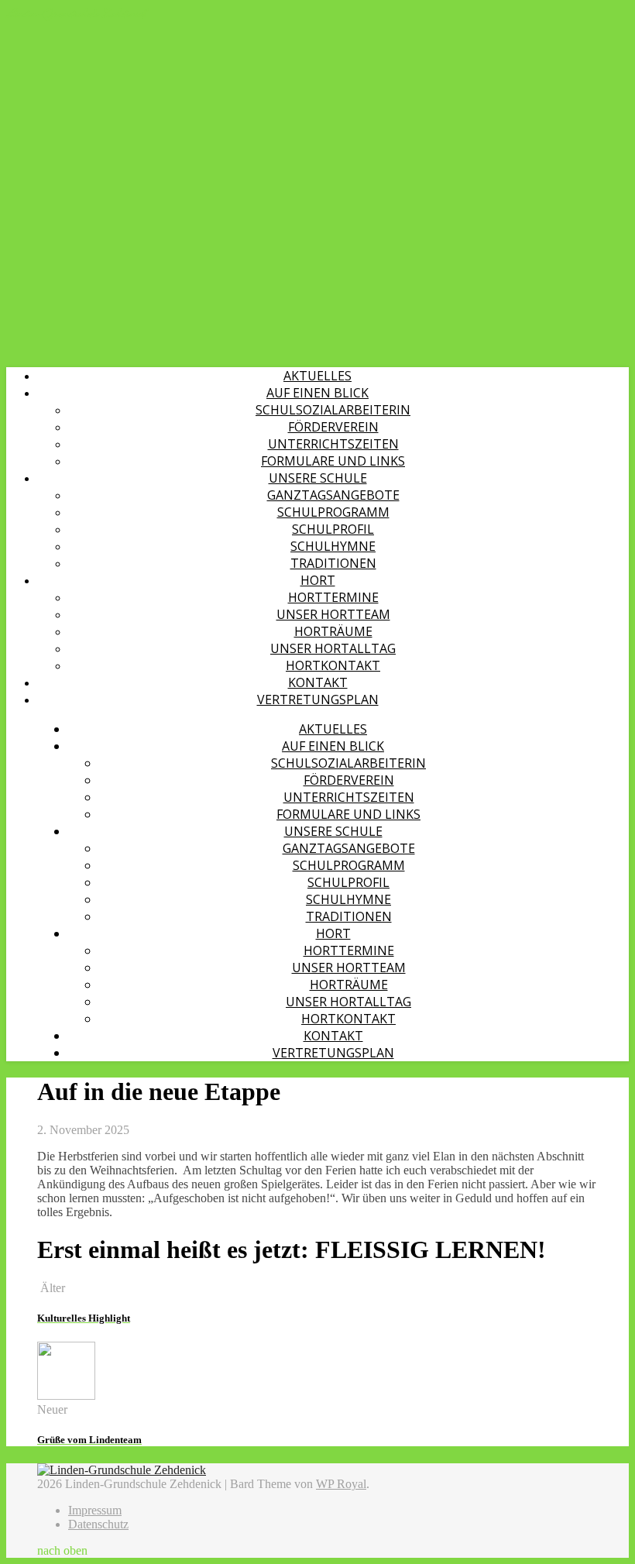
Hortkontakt (333, 665)
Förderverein (333, 426)
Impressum (95, 1510)
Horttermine (333, 597)
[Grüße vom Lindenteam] (66, 1395)
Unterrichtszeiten (333, 443)
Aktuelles (317, 375)
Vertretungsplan (318, 699)
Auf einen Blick (317, 392)
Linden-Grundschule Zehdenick (76, 14)
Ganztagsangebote (333, 495)
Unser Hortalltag (333, 648)
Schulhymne (333, 546)
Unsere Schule (318, 477)
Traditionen (333, 563)
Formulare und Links (333, 460)
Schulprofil (333, 529)
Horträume (333, 631)
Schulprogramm (333, 512)
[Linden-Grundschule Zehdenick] (121, 1469)
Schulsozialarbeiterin (333, 409)
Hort (317, 580)
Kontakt (318, 682)
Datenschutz (98, 1524)
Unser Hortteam (333, 614)
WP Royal (341, 1483)
